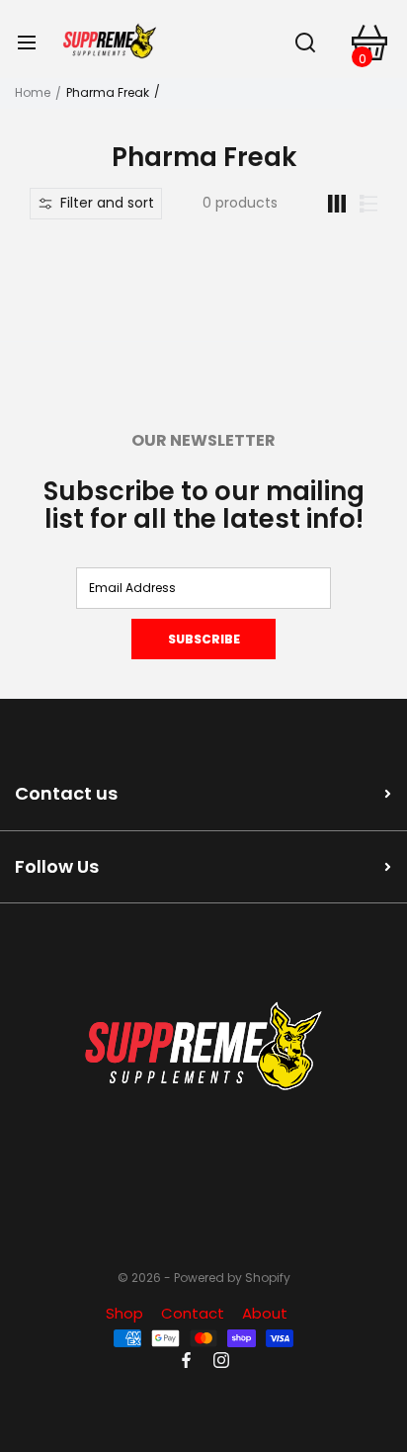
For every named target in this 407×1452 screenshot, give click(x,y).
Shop (124, 1313)
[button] (96, 203)
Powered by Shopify (232, 1278)
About (264, 1313)
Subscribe (204, 639)
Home (32, 93)
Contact (192, 1313)
